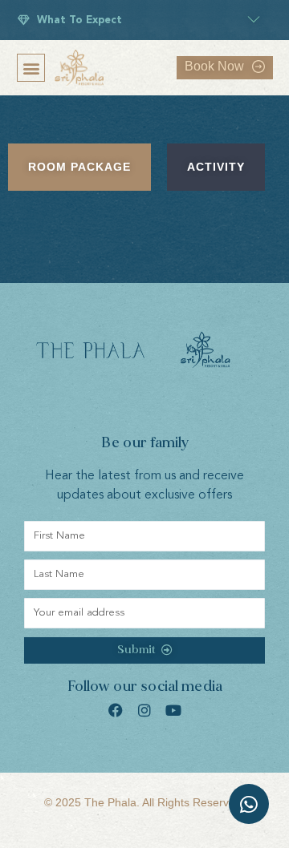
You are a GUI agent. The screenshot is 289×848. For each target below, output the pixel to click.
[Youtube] (173, 710)
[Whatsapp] (249, 804)
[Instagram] (144, 710)
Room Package (79, 166)
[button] (31, 68)
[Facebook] (115, 710)
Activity (216, 166)
